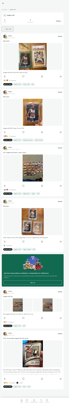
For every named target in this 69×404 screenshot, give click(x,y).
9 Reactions (12, 382)
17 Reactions (12, 136)
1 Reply (21, 382)
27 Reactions (12, 189)
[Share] (60, 76)
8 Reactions (9, 245)
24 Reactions (12, 80)
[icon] (4, 76)
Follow (58, 21)
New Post (9, 29)
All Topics (4, 9)
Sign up (32, 282)
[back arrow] (3, 3)
